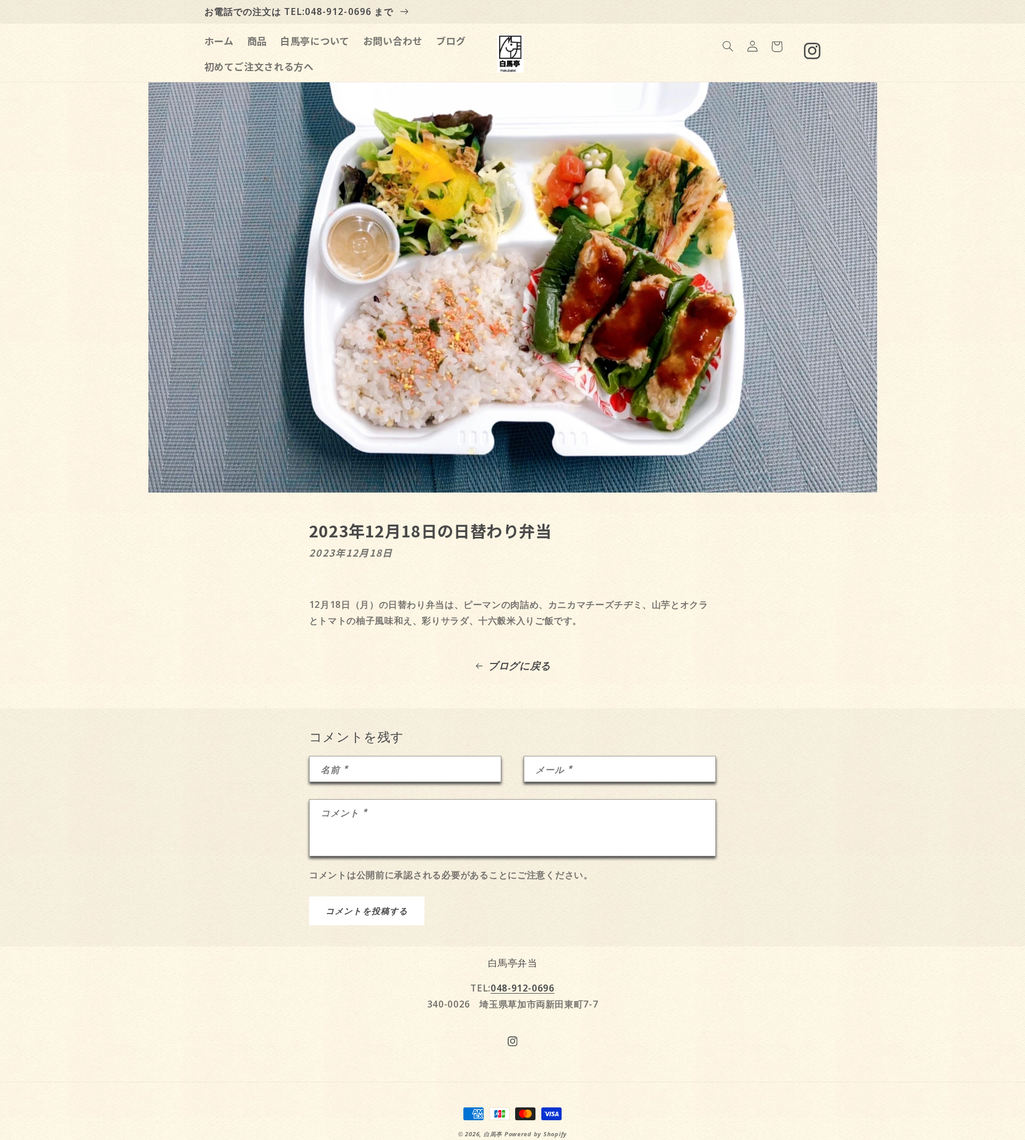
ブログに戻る (519, 666)
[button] (727, 46)
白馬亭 (493, 1134)
